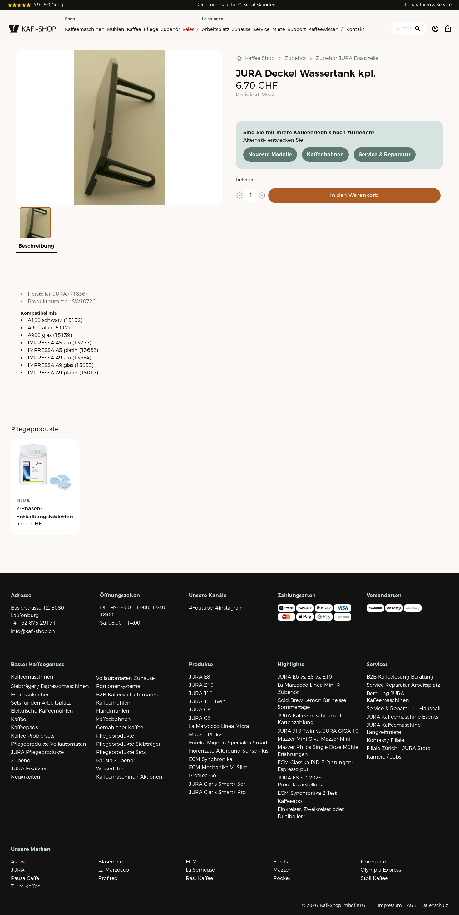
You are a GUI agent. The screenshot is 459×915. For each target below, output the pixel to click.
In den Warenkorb (354, 195)
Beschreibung (36, 246)
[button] (119, 127)
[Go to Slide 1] (35, 222)
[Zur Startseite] (32, 30)
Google (59, 4)
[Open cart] (448, 28)
